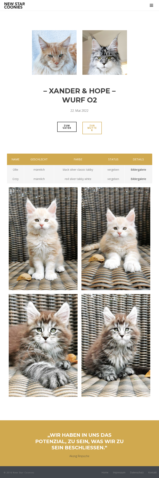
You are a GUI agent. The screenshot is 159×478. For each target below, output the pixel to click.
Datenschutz (137, 472)
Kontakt (152, 472)
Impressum (119, 472)
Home (105, 472)
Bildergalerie (138, 169)
